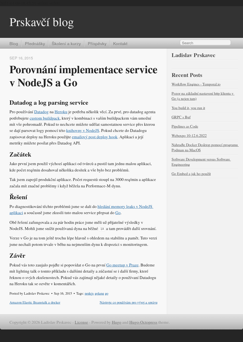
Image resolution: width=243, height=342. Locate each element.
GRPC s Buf (181, 116)
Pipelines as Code (185, 126)
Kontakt (120, 43)
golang (99, 293)
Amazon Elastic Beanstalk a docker (34, 302)
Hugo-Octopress (143, 322)
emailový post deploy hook (94, 137)
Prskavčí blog (41, 21)
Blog (13, 43)
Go (118, 212)
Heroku (61, 111)
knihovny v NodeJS (82, 130)
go (106, 293)
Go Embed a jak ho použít (191, 173)
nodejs (89, 293)
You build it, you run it (188, 107)
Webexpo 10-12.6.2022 (189, 135)
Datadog (41, 111)
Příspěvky (97, 43)
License (81, 322)
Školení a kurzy (66, 43)
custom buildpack (45, 118)
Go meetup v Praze (122, 265)
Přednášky (35, 43)
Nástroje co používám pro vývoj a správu (128, 302)
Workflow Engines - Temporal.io (196, 83)
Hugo (116, 322)
